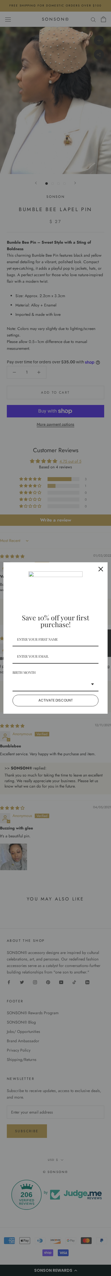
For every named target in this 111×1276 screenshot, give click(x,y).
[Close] (101, 569)
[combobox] (55, 684)
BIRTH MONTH (24, 672)
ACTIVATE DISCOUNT (55, 700)
